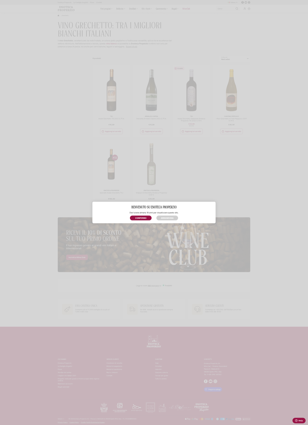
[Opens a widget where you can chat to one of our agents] (299, 421)
